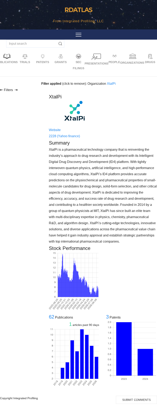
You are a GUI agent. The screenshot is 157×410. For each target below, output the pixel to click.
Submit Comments (136, 399)
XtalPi (111, 83)
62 (51, 317)
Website (55, 130)
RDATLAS (78, 10)
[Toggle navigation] (78, 34)
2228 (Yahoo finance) (64, 136)
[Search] (60, 44)
